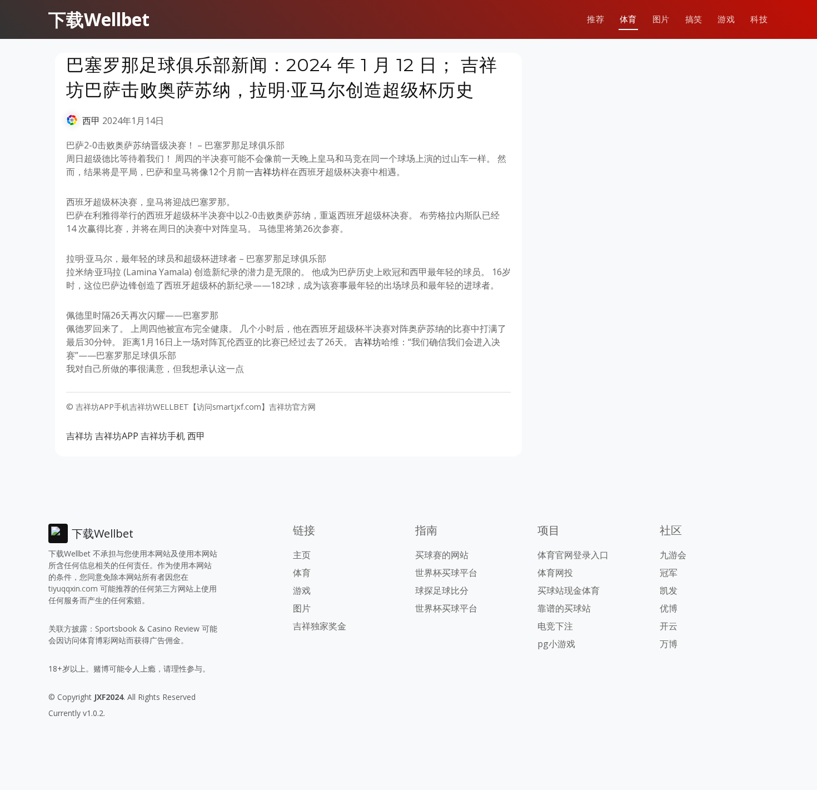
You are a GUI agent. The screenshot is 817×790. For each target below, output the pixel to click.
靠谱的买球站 (564, 608)
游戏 (726, 19)
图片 (661, 19)
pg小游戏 (556, 644)
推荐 (595, 19)
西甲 (91, 121)
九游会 (673, 555)
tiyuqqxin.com (73, 588)
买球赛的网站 (442, 555)
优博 (668, 608)
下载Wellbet (99, 19)
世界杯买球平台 (446, 573)
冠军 (668, 573)
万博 (668, 644)
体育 (628, 19)
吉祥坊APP (116, 436)
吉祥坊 (267, 172)
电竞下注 (555, 626)
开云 (668, 626)
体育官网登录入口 (573, 555)
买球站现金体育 (568, 590)
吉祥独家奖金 (319, 626)
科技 (759, 19)
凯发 (668, 590)
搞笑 (694, 19)
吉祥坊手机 (163, 436)
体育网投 (555, 573)
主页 (302, 555)
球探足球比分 (442, 590)
